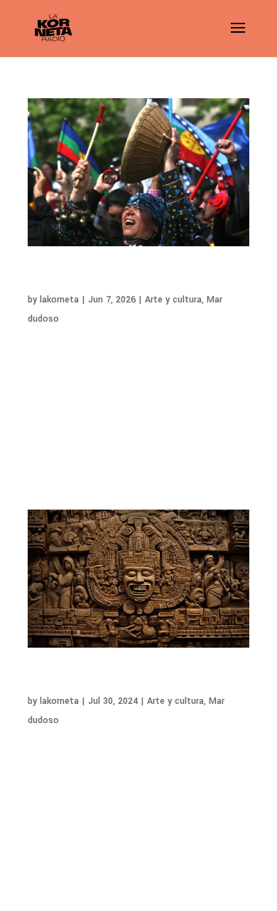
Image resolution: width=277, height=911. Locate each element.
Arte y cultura (173, 299)
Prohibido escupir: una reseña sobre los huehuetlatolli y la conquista (125, 680)
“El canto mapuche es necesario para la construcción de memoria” (125, 278)
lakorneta (59, 299)
